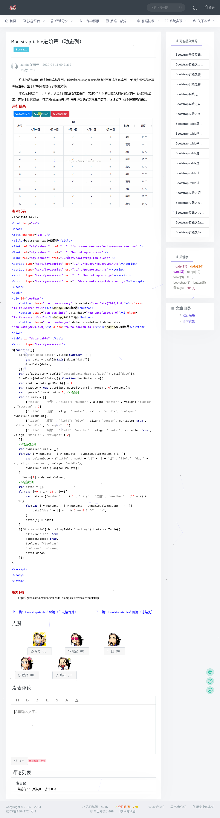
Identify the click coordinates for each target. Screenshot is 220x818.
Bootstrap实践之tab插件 (190, 64)
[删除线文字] (57, 700)
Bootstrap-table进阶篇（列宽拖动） (190, 173)
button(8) (199, 282)
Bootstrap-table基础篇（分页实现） (190, 133)
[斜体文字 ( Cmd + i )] (37, 700)
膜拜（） (28, 675)
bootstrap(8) (181, 282)
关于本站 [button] (204, 21)
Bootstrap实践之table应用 (190, 114)
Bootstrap (21, 49)
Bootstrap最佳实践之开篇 (190, 54)
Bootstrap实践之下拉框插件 (190, 94)
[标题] (17, 700)
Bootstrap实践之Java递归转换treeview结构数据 (190, 222)
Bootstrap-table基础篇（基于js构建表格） (190, 123)
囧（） (116, 651)
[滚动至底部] (210, 690)
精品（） (78, 651)
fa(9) (190, 277)
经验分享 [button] (62, 21)
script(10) (193, 272)
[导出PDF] (210, 672)
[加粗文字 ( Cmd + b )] (27, 700)
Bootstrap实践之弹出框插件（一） (190, 74)
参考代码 (189, 321)
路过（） (66, 675)
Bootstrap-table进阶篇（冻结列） (190, 163)
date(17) (181, 266)
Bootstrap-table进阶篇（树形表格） (190, 183)
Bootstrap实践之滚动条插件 (190, 193)
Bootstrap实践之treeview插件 (190, 212)
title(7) (191, 288)
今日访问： (127, 807)
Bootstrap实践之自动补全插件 (190, 104)
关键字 (183, 257)
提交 (21, 761)
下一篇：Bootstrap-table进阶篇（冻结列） (124, 612)
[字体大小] (67, 700)
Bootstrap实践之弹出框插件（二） (190, 84)
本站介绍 (157, 807)
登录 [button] (211, 7)
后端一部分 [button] (118, 21)
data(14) (196, 266)
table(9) (178, 277)
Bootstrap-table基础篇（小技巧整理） (190, 143)
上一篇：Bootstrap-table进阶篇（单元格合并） (45, 612)
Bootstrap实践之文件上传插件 (190, 202)
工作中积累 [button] (91, 21)
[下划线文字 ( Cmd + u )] (47, 700)
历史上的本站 (204, 807)
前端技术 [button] (148, 21)
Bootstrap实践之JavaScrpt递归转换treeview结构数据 (190, 232)
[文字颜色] (77, 700)
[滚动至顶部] (210, 681)
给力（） (41, 651)
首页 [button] (13, 21)
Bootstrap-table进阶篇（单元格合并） (190, 153)
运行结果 (189, 315)
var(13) (178, 272)
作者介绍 (179, 807)
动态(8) (178, 288)
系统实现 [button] (176, 21)
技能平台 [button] (34, 21)
